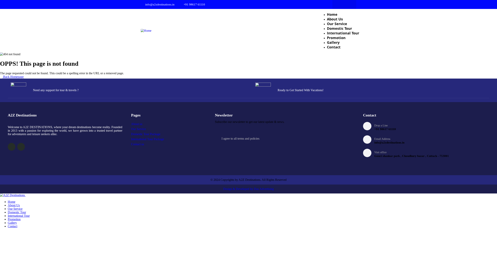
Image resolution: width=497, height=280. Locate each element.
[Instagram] (348, 4)
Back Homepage (13, 76)
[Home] (146, 30)
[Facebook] (340, 4)
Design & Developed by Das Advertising (248, 189)
